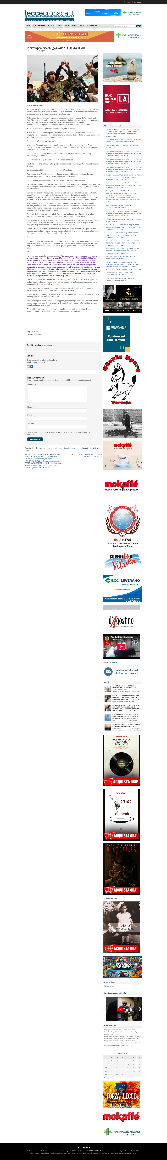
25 (128, 1071)
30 (117, 1075)
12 (133, 1064)
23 (117, 1071)
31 (122, 1075)
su (110, 129)
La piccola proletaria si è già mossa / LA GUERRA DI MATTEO (58, 48)
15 (111, 1068)
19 (133, 1068)
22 (111, 1071)
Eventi (67, 26)
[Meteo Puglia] (109, 986)
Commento (32, 384)
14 (106, 1068)
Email (30, 415)
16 (117, 1068)
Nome (30, 407)
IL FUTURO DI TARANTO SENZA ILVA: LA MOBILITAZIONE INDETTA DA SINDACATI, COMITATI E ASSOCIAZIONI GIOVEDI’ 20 (125, 716)
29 (111, 1075)
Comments (137, 2)
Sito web (30, 423)
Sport (82, 26)
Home (28, 26)
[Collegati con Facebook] (31, 366)
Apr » (109, 1078)
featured (35, 332)
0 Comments (47, 51)
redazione (30, 51)
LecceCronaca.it (83, 1147)
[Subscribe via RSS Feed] (28, 366)
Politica (59, 26)
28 (106, 1075)
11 (128, 1064)
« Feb (105, 1078)
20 (139, 1068)
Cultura (75, 26)
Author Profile (46, 345)
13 (139, 1064)
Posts (128, 2)
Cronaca (51, 26)
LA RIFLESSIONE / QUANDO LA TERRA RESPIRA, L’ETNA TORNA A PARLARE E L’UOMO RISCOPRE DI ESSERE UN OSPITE (123, 153)
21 (106, 1071)
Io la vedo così (92, 26)
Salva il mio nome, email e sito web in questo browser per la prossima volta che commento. (59, 433)
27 (139, 1071)
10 (122, 1064)
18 (128, 1068)
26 (133, 1071)
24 (122, 1071)
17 (122, 1068)
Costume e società (39, 26)
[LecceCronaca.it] (49, 21)
